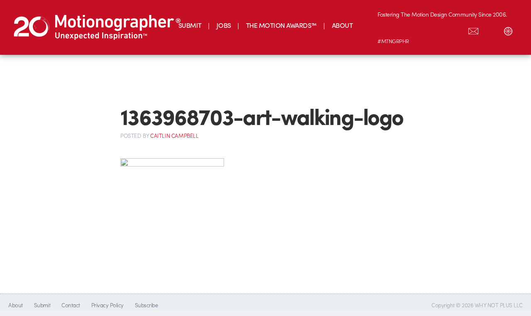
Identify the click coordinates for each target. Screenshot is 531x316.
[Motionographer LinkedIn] (403, 29)
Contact (70, 305)
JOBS (224, 25)
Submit (42, 305)
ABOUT (342, 25)
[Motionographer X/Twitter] (455, 29)
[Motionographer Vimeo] (421, 29)
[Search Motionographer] (490, 29)
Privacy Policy (107, 305)
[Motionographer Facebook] (438, 29)
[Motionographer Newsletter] (473, 29)
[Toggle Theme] (508, 29)
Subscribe (146, 305)
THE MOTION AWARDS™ (281, 25)
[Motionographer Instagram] (386, 29)
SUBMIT (190, 25)
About (15, 305)
